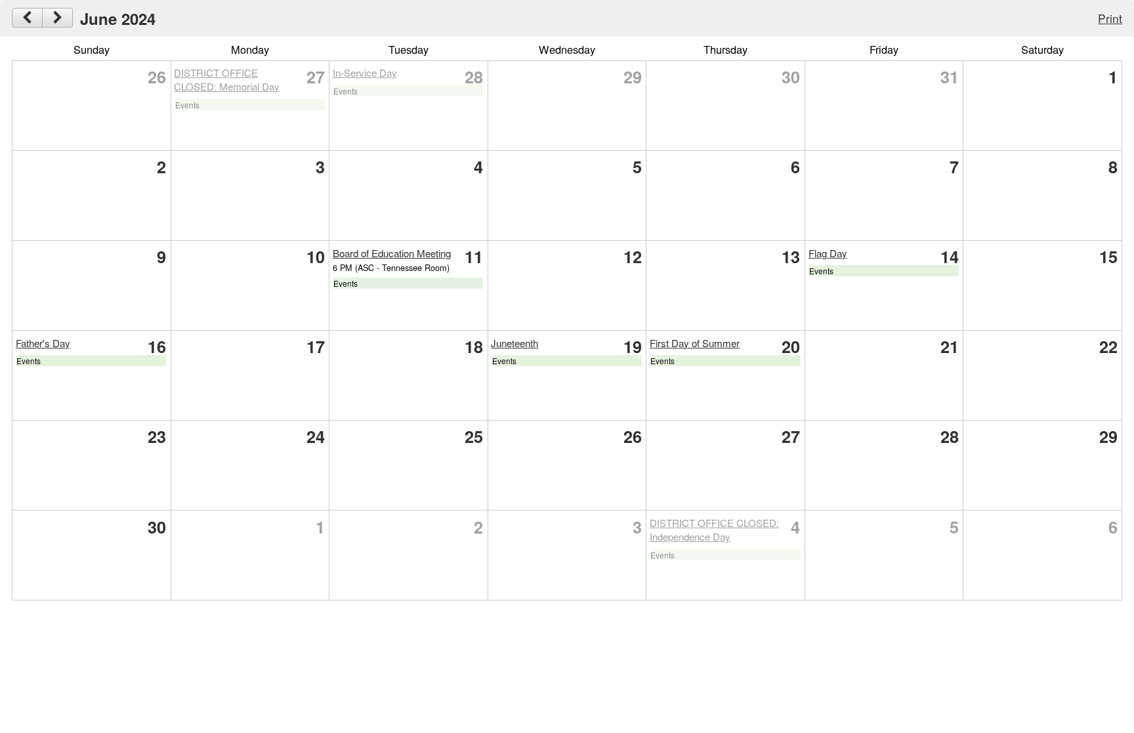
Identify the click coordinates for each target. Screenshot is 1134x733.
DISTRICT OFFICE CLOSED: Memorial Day (227, 79)
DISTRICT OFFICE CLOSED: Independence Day (714, 529)
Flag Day (827, 253)
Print (1110, 18)
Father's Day (43, 343)
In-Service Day (365, 72)
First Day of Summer (695, 343)
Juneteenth (514, 343)
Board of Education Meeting (392, 253)
